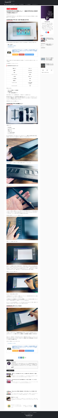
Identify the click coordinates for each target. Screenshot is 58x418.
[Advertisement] (22, 387)
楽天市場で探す (21, 54)
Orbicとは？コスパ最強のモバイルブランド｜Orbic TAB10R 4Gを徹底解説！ (49, 59)
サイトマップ (25, 412)
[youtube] (48, 32)
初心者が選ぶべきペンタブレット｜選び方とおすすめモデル (49, 65)
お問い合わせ (34, 412)
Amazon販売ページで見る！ (12, 45)
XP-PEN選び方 (22, 4)
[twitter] (19, 357)
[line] (23, 357)
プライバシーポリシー (30, 412)
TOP (22, 412)
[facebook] (21, 357)
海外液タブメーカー (15, 4)
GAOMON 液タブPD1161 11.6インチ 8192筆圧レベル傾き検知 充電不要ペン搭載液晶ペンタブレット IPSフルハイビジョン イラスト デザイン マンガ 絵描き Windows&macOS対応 (24, 50)
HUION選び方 (28, 4)
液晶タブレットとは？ (14, 397)
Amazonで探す (15, 54)
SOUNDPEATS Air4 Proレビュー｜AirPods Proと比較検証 (49, 39)
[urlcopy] (25, 357)
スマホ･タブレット (35, 4)
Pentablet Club (8, 2)
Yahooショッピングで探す (29, 54)
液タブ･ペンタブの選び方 (8, 4)
